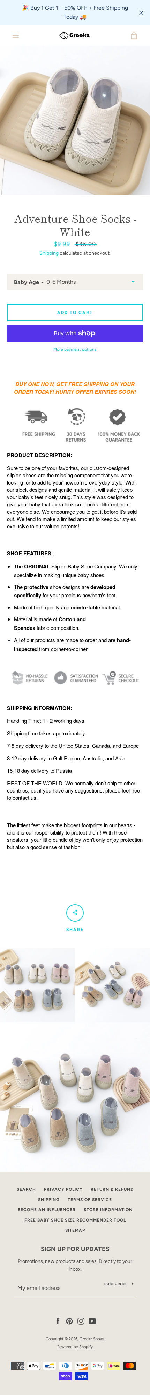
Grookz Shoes (92, 1338)
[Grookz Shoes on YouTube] (92, 1321)
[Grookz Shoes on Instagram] (80, 1321)
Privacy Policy (63, 1189)
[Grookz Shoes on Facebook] (57, 1321)
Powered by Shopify (75, 1346)
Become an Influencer (47, 1209)
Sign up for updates (75, 1249)
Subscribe (115, 1284)
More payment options (75, 349)
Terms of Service (90, 1199)
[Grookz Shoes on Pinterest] (69, 1321)
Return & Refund (112, 1189)
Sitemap (75, 1230)
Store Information (108, 1209)
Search (26, 1189)
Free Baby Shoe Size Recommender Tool (75, 1220)
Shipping (49, 253)
